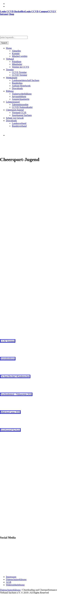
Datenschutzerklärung (16, 579)
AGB (8, 582)
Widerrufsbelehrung (15, 585)
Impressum (11, 577)
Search (4, 43)
